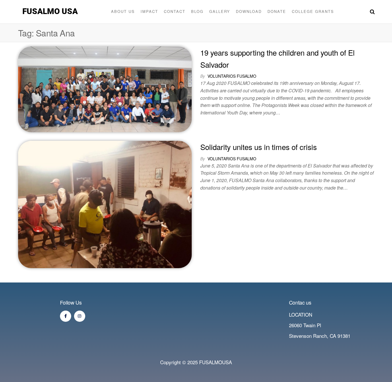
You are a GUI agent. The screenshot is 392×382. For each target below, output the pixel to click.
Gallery (219, 11)
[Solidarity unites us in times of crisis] (105, 203)
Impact (149, 11)
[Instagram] (79, 316)
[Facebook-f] (65, 316)
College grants (313, 11)
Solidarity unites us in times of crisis (258, 146)
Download (249, 11)
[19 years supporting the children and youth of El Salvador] (105, 88)
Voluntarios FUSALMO (231, 76)
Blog (197, 11)
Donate (276, 11)
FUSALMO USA (50, 11)
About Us (123, 11)
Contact (174, 11)
